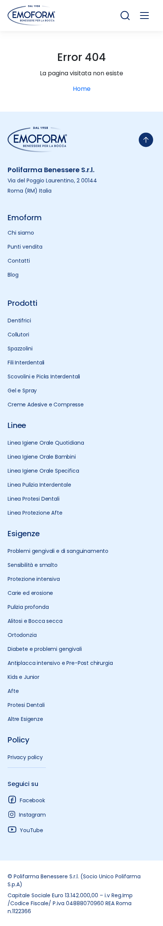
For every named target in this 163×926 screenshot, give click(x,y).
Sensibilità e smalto (33, 565)
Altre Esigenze (25, 719)
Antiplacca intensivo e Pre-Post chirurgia (60, 663)
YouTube (31, 830)
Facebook (32, 800)
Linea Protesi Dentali (34, 499)
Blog (13, 275)
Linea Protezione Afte (35, 513)
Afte (13, 691)
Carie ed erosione (30, 593)
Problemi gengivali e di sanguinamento (58, 551)
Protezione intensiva (34, 579)
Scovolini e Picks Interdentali (44, 376)
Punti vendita (25, 247)
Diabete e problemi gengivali (45, 649)
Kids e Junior (23, 677)
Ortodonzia (22, 635)
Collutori (18, 334)
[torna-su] (145, 140)
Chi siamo (21, 233)
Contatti (19, 261)
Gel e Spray (22, 390)
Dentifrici (19, 320)
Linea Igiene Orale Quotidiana (46, 443)
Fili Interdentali (26, 362)
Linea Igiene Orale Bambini (42, 457)
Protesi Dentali (26, 705)
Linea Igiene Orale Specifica (43, 471)
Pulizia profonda (28, 607)
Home (82, 88)
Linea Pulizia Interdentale (39, 485)
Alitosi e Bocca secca (35, 621)
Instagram (32, 815)
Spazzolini (20, 348)
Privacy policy (25, 757)
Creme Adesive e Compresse (46, 404)
